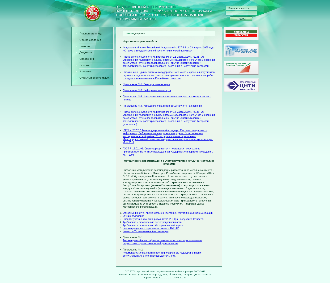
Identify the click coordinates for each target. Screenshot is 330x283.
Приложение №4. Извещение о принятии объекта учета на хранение (162, 105)
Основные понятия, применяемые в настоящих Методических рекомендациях (168, 212)
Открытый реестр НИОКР (95, 77)
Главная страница (90, 33)
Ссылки (84, 65)
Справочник (86, 58)
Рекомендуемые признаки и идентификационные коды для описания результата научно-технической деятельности (162, 254)
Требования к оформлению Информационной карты (153, 225)
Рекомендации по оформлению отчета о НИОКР (151, 228)
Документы (86, 52)
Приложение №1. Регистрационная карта (146, 84)
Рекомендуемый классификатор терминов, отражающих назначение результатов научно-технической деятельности (162, 242)
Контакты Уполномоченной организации (145, 231)
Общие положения (133, 215)
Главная (129, 33)
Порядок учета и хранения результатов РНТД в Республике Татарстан (163, 219)
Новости (84, 46)
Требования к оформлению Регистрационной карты (152, 222)
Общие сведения (90, 39)
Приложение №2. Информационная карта (147, 90)
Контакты (85, 71)
